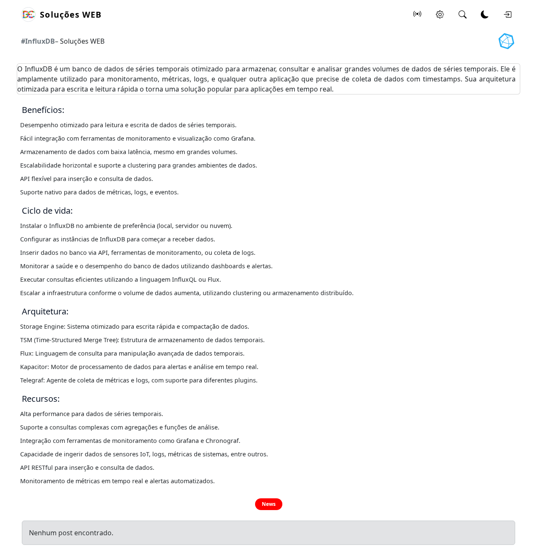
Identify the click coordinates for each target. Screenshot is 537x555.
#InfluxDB (38, 41)
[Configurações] (440, 15)
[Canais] (417, 15)
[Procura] (462, 15)
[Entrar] (507, 15)
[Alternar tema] (485, 15)
